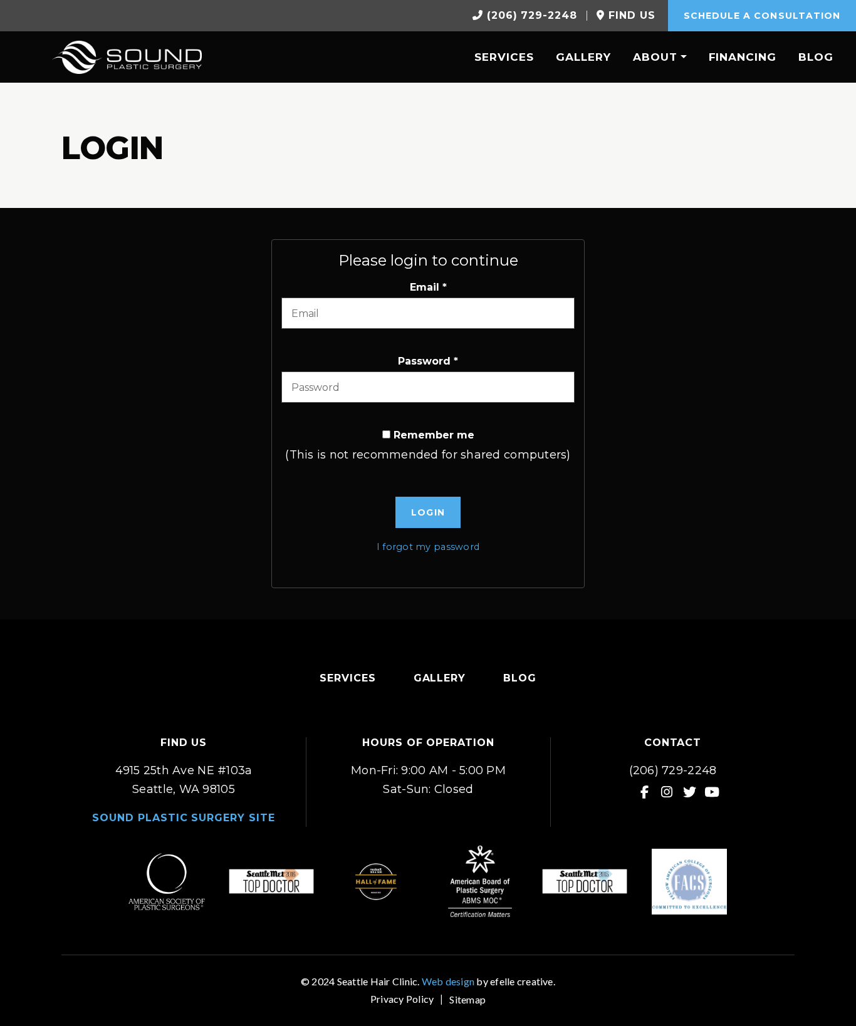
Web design (448, 981)
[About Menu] (682, 56)
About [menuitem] (655, 57)
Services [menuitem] (504, 57)
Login (427, 512)
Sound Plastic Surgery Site (183, 818)
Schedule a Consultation (762, 15)
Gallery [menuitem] (583, 57)
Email (428, 287)
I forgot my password (428, 546)
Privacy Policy (402, 999)
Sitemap (467, 999)
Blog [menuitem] (815, 57)
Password (428, 361)
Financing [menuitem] (743, 57)
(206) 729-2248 (673, 770)
